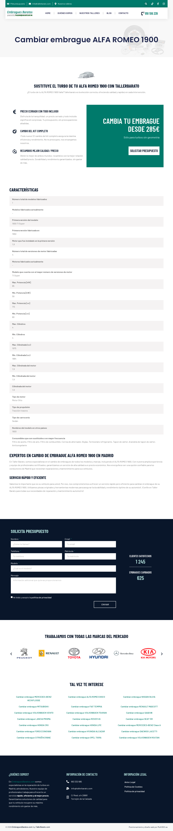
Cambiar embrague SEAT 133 (139, 719)
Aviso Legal (129, 782)
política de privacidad (41, 597)
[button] (146, 4)
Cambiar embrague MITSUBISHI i (34, 706)
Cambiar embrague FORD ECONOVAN (33, 731)
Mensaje (15, 575)
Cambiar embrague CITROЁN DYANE (34, 737)
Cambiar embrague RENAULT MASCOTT (139, 706)
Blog (109, 13)
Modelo (14, 563)
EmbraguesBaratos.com (22, 827)
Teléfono (15, 551)
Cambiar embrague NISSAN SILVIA (139, 696)
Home (48, 13)
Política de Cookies (133, 786)
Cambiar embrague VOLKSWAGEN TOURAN (86, 712)
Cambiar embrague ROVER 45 (86, 719)
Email (67, 539)
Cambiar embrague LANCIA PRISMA (34, 719)
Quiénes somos (65, 13)
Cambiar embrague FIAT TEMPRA (86, 706)
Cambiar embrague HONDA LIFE (86, 725)
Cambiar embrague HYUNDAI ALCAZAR (86, 731)
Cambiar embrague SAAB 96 (139, 712)
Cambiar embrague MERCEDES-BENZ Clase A (139, 725)
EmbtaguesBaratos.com (23, 781)
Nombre (15, 539)
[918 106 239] (143, 13)
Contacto (123, 13)
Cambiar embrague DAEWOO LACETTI (139, 731)
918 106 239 (151, 13)
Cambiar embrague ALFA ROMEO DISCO (86, 696)
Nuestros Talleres (89, 13)
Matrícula (69, 551)
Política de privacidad (134, 791)
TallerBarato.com (43, 827)
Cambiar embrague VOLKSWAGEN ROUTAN (139, 737)
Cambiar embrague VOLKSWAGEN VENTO (33, 712)
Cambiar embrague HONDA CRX (34, 725)
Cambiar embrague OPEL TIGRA (86, 737)
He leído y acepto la (32, 597)
